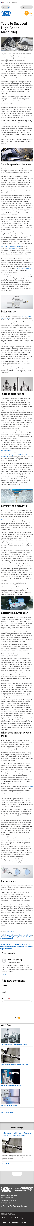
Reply (4, 974)
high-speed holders (9, 935)
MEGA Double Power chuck (24, 268)
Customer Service (7, 1218)
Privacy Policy (6, 1222)
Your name (5, 985)
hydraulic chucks (16, 246)
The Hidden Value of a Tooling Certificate (14, 1044)
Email (4, 992)
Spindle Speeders (23, 937)
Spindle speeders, (6, 520)
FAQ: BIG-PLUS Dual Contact (9, 1105)
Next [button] (19, 1174)
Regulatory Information (19, 1222)
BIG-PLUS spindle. (6, 450)
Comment (5, 999)
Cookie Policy (19, 1218)
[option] (17, 1150)
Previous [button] (14, 1174)
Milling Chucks (13, 937)
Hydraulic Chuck (27, 935)
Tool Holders (10, 932)
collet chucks (12, 248)
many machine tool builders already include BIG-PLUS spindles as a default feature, (16, 455)
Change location (6, 4)
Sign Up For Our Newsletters (15, 1206)
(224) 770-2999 (7, 1203)
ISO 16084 (30, 786)
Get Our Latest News (7, 1112)
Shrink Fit (19, 935)
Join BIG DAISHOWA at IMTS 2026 (11, 1086)
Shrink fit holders (6, 246)
